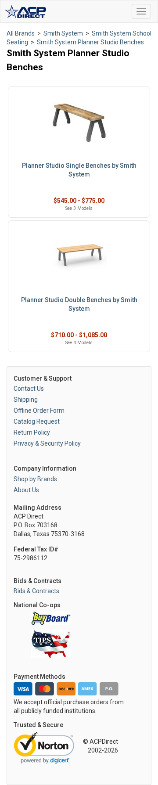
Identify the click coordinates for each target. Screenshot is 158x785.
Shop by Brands (35, 479)
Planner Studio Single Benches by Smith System (79, 170)
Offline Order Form (39, 410)
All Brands (21, 33)
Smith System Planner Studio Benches (90, 42)
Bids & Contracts (36, 590)
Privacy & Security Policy (47, 443)
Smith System (63, 33)
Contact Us (29, 388)
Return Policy (32, 432)
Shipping (26, 399)
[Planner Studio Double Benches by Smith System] (79, 257)
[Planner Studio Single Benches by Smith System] (79, 122)
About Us (26, 489)
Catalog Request (37, 421)
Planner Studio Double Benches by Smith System (79, 304)
